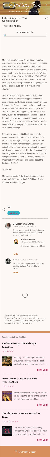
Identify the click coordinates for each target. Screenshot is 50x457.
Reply (15, 254)
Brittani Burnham (28, 239)
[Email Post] (9, 208)
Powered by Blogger (27, 452)
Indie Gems (14, 213)
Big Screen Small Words (23, 224)
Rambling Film (24, 5)
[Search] (46, 5)
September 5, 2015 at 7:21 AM (33, 242)
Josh (15, 259)
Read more (42, 370)
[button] (46, 19)
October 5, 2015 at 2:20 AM (28, 260)
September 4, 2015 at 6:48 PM (25, 226)
